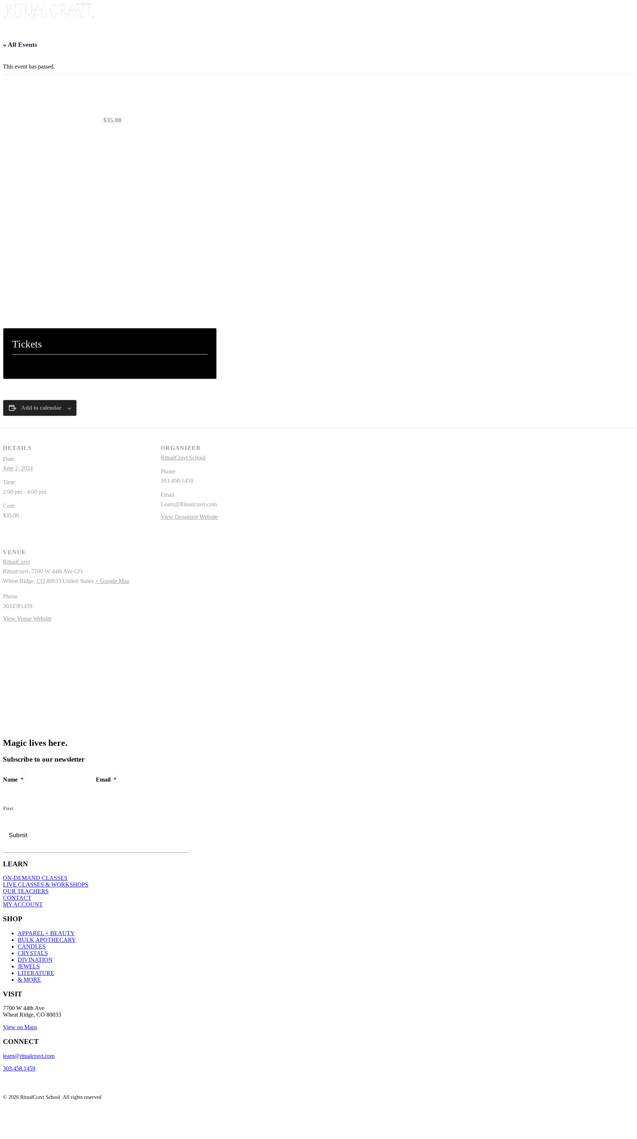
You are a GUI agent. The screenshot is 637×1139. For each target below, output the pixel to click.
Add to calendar (41, 408)
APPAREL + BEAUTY (46, 933)
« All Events (20, 44)
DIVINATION (35, 960)
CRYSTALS (33, 953)
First (8, 808)
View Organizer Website (189, 517)
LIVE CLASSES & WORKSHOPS (45, 884)
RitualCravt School (183, 457)
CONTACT (17, 898)
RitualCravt (16, 562)
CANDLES (32, 946)
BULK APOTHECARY (47, 940)
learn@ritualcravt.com (29, 1056)
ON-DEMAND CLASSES (35, 878)
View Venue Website (27, 618)
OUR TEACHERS (26, 891)
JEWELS (29, 966)
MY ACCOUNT (23, 904)
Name (13, 779)
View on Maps (20, 1027)
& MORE (29, 979)
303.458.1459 (19, 1068)
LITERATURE (36, 973)
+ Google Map (112, 581)
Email (106, 779)
